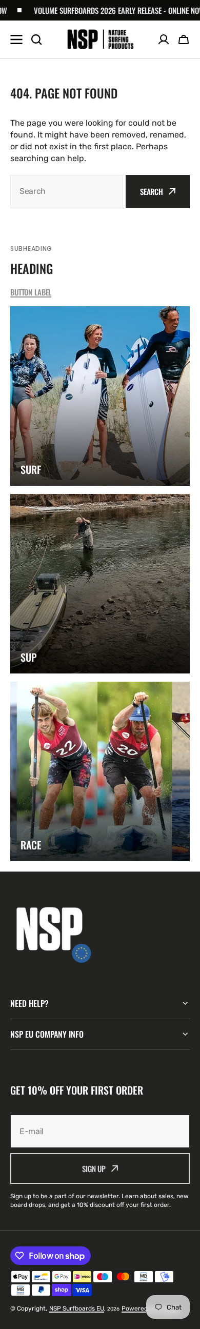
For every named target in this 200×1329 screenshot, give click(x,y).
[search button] (36, 39)
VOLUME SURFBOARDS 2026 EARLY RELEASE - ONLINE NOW (106, 10)
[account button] (163, 39)
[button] (183, 39)
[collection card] (100, 396)
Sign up (94, 1168)
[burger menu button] (16, 39)
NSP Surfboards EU (76, 1308)
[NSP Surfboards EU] (100, 40)
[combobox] (66, 191)
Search (151, 191)
